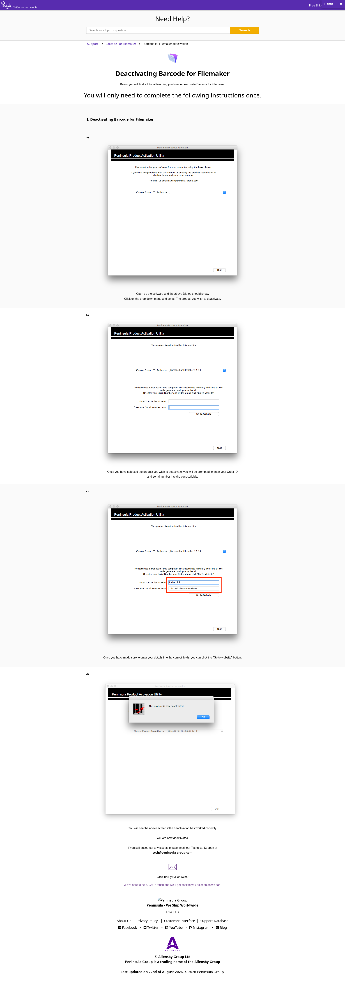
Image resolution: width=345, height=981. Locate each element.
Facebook (129, 927)
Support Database (214, 920)
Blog (223, 927)
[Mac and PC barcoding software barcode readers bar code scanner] (6, 7)
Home (328, 4)
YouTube (175, 927)
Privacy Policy (147, 920)
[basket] (341, 4)
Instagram (200, 927)
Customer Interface (179, 920)
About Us (124, 920)
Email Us (172, 912)
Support (93, 44)
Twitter (152, 927)
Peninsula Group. (211, 972)
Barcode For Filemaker (121, 44)
